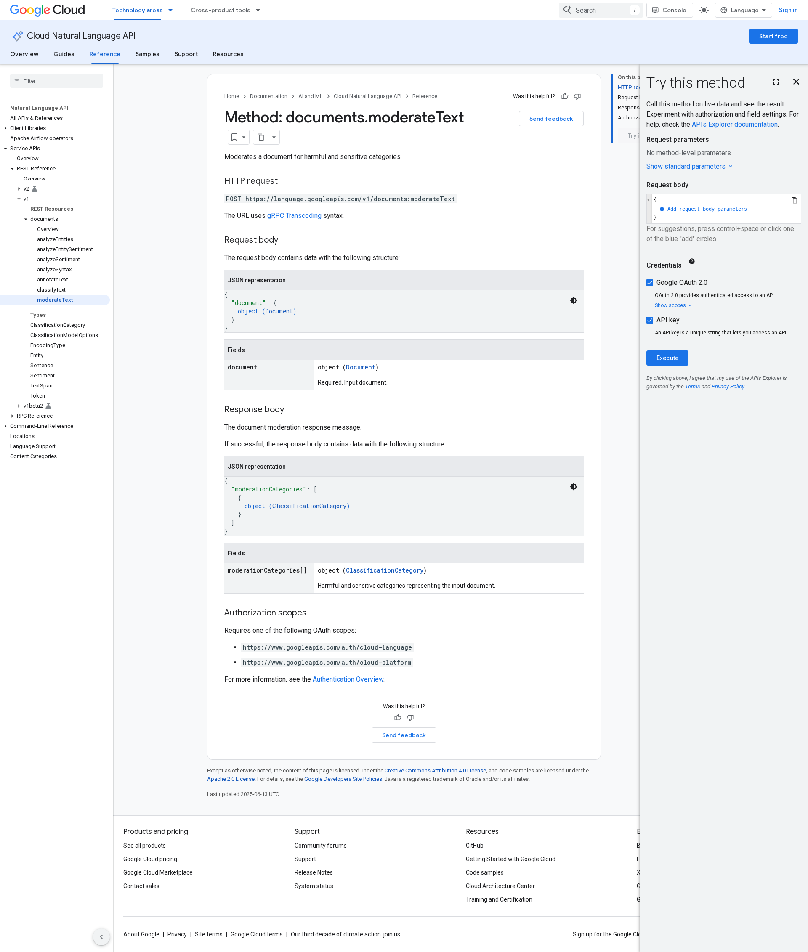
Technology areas (137, 10)
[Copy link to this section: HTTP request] (286, 182)
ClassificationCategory (309, 506)
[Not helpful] (577, 96)
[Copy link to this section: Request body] (286, 241)
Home (231, 96)
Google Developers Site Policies (343, 779)
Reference (105, 54)
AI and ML (310, 96)
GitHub (475, 845)
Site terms (209, 934)
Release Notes (314, 872)
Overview (24, 54)
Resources (228, 54)
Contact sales (141, 886)
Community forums (321, 845)
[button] (55, 128)
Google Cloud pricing (150, 859)
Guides (63, 54)
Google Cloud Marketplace (158, 872)
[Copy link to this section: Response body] (292, 410)
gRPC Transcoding (294, 216)
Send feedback (551, 118)
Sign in (788, 10)
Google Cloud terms (257, 934)
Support (186, 54)
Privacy (177, 934)
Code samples (485, 872)
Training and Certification (499, 899)
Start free (773, 36)
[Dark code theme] (573, 300)
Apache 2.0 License (231, 779)
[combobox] (601, 10)
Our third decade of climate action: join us (345, 934)
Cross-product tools (220, 10)
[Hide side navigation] (101, 936)
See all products (144, 845)
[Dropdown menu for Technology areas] (173, 10)
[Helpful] (564, 96)
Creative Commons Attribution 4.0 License (435, 770)
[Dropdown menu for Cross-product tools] (260, 10)
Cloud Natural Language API (81, 36)
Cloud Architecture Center (500, 886)
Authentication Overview (348, 679)
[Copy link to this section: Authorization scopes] (314, 613)
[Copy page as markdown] (260, 137)
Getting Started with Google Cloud (511, 859)
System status (314, 886)
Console (674, 10)
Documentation (268, 96)
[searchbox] (56, 81)
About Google (141, 934)
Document (279, 311)
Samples (147, 54)
